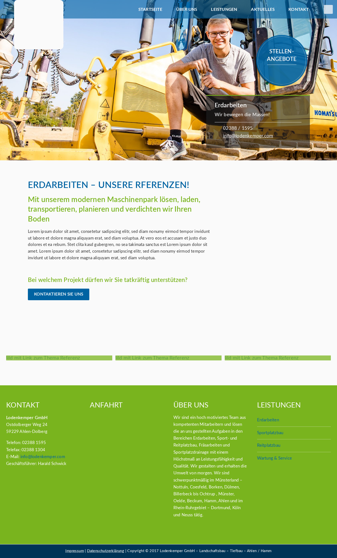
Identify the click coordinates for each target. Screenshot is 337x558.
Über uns (186, 9)
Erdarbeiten (268, 420)
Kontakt (298, 9)
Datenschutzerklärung (105, 551)
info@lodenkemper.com (248, 136)
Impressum (74, 551)
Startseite (150, 9)
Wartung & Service (274, 458)
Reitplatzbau (268, 445)
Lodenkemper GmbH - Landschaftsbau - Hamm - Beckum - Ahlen (38, 24)
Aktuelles (263, 9)
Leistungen (224, 9)
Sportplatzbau (270, 433)
